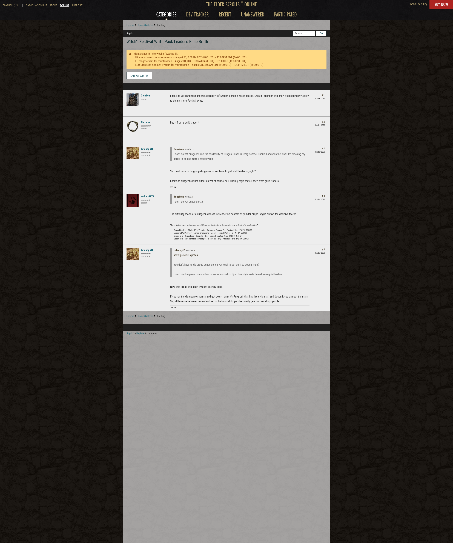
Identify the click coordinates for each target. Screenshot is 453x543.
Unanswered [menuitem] (252, 14)
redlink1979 (147, 196)
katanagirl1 (147, 149)
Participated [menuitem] (285, 14)
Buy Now (441, 4)
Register (140, 333)
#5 (323, 249)
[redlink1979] (133, 200)
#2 (323, 121)
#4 (323, 196)
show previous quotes (186, 255)
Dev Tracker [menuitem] (197, 14)
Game (29, 5)
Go (321, 33)
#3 (323, 148)
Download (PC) (418, 4)
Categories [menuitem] (166, 14)
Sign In (130, 33)
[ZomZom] (133, 99)
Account (41, 5)
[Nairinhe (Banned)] (133, 126)
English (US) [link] (10, 5)
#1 (323, 95)
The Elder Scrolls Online (231, 4)
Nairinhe (145, 122)
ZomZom (146, 95)
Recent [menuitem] (225, 14)
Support (76, 5)
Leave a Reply (140, 76)
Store (53, 5)
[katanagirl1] (133, 153)
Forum (64, 5)
